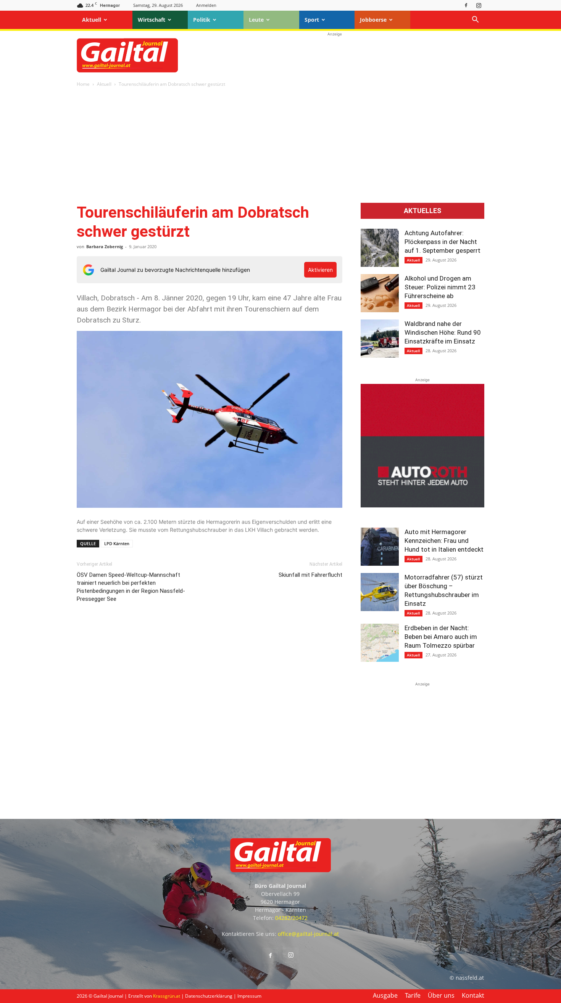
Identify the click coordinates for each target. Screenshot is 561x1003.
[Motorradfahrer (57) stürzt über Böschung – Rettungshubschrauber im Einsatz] (380, 592)
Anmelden (206, 5)
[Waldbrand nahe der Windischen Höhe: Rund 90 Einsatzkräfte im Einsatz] (380, 338)
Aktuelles (422, 210)
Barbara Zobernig (104, 246)
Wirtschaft (151, 19)
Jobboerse (373, 19)
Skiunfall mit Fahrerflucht (310, 574)
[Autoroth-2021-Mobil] (422, 505)
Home (83, 84)
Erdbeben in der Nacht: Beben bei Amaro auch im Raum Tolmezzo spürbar (441, 636)
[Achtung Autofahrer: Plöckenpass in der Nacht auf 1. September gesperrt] (380, 248)
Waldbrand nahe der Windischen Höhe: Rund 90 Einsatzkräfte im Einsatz (443, 332)
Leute (256, 19)
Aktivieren (320, 269)
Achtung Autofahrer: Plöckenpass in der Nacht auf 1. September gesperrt (442, 241)
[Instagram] (478, 5)
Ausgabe (385, 995)
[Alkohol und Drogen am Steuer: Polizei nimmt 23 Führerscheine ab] (380, 293)
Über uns (441, 995)
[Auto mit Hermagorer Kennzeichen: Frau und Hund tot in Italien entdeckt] (380, 547)
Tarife (413, 995)
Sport (312, 19)
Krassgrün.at (166, 996)
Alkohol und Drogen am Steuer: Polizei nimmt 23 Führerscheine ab (440, 287)
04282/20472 (291, 917)
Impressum (249, 996)
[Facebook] (466, 5)
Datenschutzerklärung (208, 996)
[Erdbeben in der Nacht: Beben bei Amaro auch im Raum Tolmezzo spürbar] (380, 643)
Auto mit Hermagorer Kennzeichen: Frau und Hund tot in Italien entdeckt (444, 540)
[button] (475, 20)
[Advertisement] (335, 55)
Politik (201, 19)
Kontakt (473, 995)
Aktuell (91, 19)
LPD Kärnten (116, 543)
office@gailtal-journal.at (308, 933)
